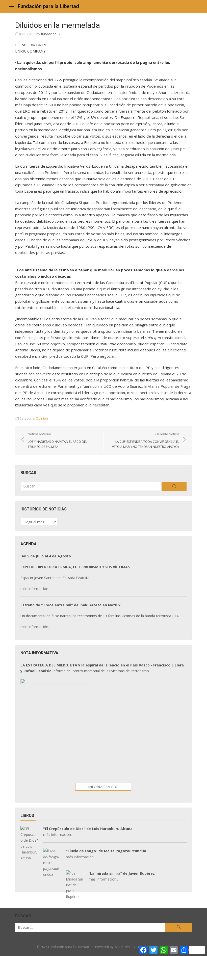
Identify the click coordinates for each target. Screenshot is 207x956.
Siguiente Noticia (145, 440)
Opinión (42, 418)
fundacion (49, 34)
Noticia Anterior (57, 440)
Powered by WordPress (113, 946)
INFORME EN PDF (103, 786)
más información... (35, 626)
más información (34, 588)
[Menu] (11, 6)
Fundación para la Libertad (48, 6)
